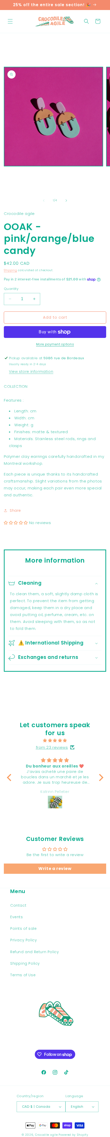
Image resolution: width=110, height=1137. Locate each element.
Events (16, 917)
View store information (31, 371)
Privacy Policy (23, 940)
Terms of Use (23, 975)
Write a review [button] (54, 868)
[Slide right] (66, 200)
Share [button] (15, 510)
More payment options (55, 344)
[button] (10, 21)
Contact (18, 905)
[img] (55, 740)
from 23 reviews (52, 747)
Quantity (11, 288)
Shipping (10, 270)
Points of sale (23, 928)
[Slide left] (43, 200)
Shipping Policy (25, 963)
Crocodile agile (46, 1135)
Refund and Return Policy (34, 951)
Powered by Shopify (73, 1135)
